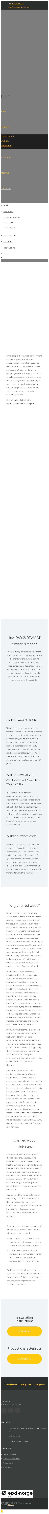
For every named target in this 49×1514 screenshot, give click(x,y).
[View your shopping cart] (2, 81)
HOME (3, 111)
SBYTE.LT (11, 1505)
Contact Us (6, 189)
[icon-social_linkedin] (4, 1410)
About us (5, 173)
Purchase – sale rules (11, 1459)
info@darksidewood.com (18, 7)
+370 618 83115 (16, 3)
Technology (6, 157)
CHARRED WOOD (7, 136)
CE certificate (8, 1467)
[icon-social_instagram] (18, 1410)
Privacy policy (8, 1463)
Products (5, 127)
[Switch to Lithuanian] (24, 198)
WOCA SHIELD (6, 146)
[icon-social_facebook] (11, 1410)
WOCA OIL (5, 141)
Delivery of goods (10, 1454)
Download (24, 1331)
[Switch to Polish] (24, 201)
